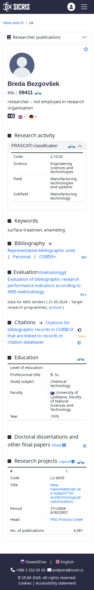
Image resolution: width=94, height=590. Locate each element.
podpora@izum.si (67, 569)
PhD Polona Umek (66, 519)
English (67, 561)
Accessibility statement (56, 583)
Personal (22, 257)
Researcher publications (37, 37)
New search (13, 22)
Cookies (25, 583)
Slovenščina (35, 561)
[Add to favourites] (86, 49)
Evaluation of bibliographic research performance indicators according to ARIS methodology (44, 285)
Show (57, 445)
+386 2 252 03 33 (30, 569)
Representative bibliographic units (41, 250)
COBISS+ (47, 257)
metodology (53, 272)
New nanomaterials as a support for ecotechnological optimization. (65, 493)
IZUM (27, 577)
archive (56, 307)
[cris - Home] (16, 7)
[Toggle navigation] (84, 7)
